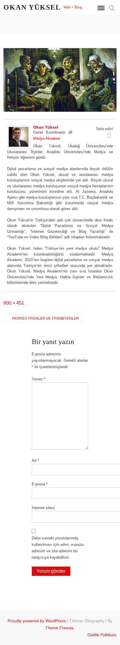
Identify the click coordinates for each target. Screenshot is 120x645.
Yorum (38, 379)
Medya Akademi (46, 138)
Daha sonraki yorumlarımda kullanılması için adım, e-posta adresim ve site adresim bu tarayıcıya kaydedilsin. (58, 548)
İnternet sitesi (43, 508)
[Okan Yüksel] (18, 136)
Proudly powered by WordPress (37, 620)
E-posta (39, 484)
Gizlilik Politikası (102, 634)
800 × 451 (13, 302)
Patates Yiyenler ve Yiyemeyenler (45, 319)
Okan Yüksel (32, 7)
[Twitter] (109, 135)
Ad (35, 460)
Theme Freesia (59, 627)
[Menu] (100, 8)
